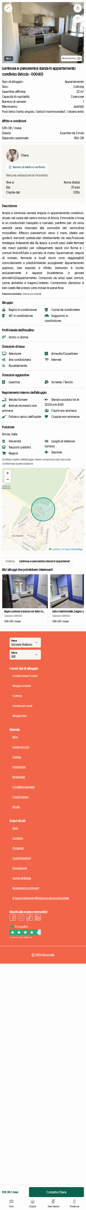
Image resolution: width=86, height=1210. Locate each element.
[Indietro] (8, 13)
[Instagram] (21, 918)
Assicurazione (20, 868)
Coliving (17, 695)
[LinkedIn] (38, 918)
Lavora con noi (21, 747)
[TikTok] (29, 918)
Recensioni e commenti (26, 888)
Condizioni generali (23, 787)
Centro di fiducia (22, 878)
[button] (7, 473)
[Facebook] (13, 918)
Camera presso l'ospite (25, 675)
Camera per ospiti (22, 705)
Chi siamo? (18, 848)
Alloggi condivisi (22, 685)
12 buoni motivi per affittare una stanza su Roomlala (41, 898)
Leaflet (55, 549)
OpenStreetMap (73, 549)
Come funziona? (22, 858)
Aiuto (15, 828)
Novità (16, 806)
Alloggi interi (20, 715)
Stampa (17, 757)
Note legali (19, 777)
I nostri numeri (20, 796)
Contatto (18, 838)
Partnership (19, 767)
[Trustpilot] (25, 937)
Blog (15, 737)
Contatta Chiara (56, 1192)
